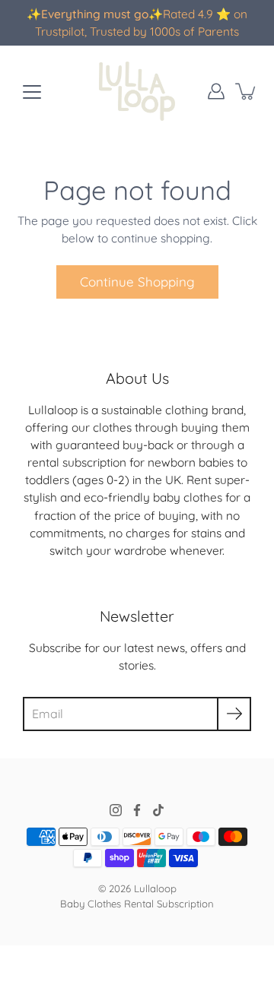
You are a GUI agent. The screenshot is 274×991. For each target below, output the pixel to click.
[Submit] (234, 714)
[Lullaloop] (137, 91)
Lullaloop (155, 888)
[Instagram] (116, 810)
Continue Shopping (137, 282)
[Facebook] (137, 810)
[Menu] (32, 92)
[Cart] (246, 91)
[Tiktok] (158, 810)
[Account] (216, 91)
